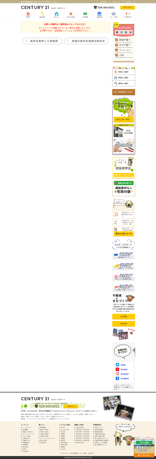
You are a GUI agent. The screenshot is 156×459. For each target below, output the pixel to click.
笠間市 (63, 434)
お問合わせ (71, 406)
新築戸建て (125, 40)
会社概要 (85, 17)
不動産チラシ (26, 440)
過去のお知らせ (122, 234)
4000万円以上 (80, 442)
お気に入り (116, 2)
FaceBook (125, 378)
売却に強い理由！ (123, 119)
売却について (99, 427)
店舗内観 (99, 17)
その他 (63, 449)
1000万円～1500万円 (82, 429)
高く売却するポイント (101, 438)
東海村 (63, 447)
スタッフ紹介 (114, 17)
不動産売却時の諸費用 (101, 440)
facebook (25, 447)
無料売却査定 (99, 432)
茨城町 (63, 436)
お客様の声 (127, 17)
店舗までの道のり (27, 432)
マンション (125, 50)
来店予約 (43, 442)
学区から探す (123, 78)
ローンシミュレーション (47, 438)
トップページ (26, 427)
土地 (121, 55)
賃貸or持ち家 (44, 436)
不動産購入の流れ (125, 92)
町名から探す (123, 72)
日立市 (63, 432)
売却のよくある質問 (101, 442)
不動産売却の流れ (100, 434)
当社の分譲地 (71, 17)
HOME (28, 17)
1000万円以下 (80, 427)
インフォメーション (28, 434)
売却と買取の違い (100, 436)
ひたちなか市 (65, 429)
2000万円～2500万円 (82, 434)
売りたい (56, 17)
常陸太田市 (64, 442)
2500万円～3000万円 (82, 436)
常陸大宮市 (64, 445)
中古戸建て (125, 45)
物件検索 (42, 17)
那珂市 (63, 440)
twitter (123, 365)
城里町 (63, 438)
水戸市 (63, 427)
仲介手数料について (101, 445)
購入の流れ (43, 440)
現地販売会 (25, 442)
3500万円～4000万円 (82, 440)
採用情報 (123, 324)
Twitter (24, 449)
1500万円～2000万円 (82, 432)
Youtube (124, 369)
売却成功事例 (99, 429)
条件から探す (123, 83)
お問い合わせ (127, 7)
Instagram (125, 374)
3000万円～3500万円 (82, 438)
